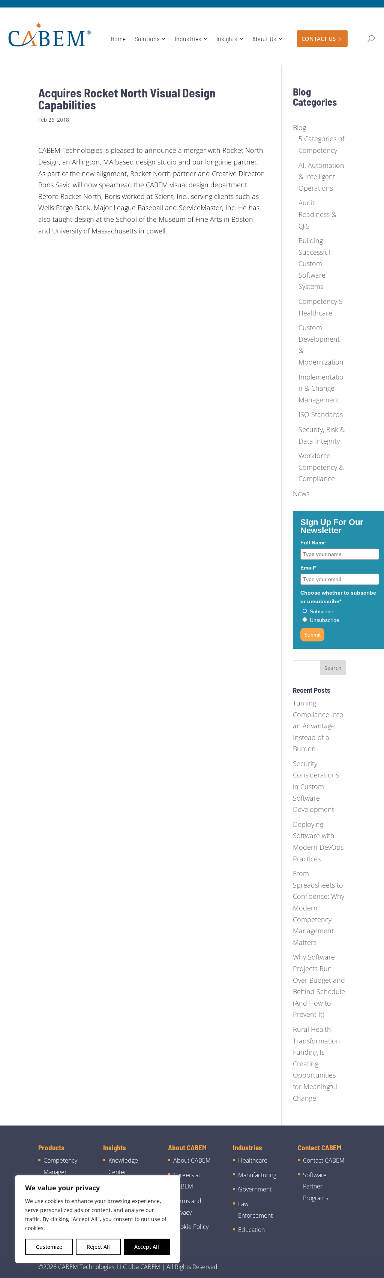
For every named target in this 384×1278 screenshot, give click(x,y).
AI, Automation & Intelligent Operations (321, 177)
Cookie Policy (190, 1227)
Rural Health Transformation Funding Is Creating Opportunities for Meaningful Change (316, 1064)
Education (251, 1230)
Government (255, 1189)
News (301, 493)
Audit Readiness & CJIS (317, 214)
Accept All (146, 1246)
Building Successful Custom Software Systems (314, 263)
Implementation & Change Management (321, 388)
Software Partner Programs (315, 1186)
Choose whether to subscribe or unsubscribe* (338, 597)
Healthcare (252, 1160)
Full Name (313, 543)
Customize (49, 1246)
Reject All (98, 1246)
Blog (299, 127)
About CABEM (192, 1160)
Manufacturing (257, 1175)
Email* (308, 568)
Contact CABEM (324, 1160)
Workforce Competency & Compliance (321, 467)
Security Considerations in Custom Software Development (316, 786)
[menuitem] (118, 38)
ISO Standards (320, 414)
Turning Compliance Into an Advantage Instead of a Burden (318, 725)
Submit (312, 635)
